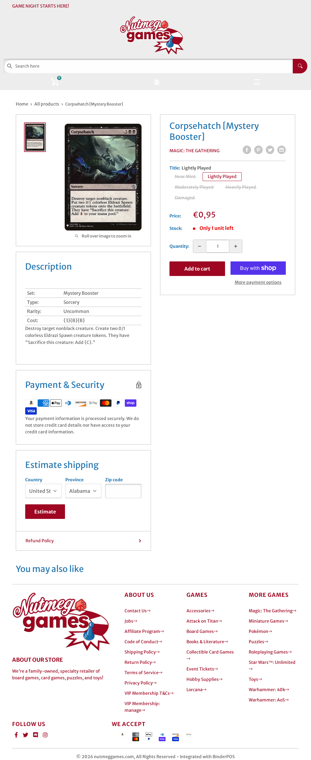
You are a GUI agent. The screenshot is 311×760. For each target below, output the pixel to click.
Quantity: (179, 246)
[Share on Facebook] (247, 150)
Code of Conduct (141, 641)
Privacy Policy (139, 683)
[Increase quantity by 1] (235, 246)
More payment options (258, 282)
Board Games (200, 631)
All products (46, 104)
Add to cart (197, 269)
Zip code (114, 480)
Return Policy (138, 662)
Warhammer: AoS (267, 700)
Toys (253, 679)
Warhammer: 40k (267, 689)
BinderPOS (224, 756)
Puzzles (256, 641)
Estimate (45, 512)
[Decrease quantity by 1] (199, 246)
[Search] (300, 66)
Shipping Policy (140, 652)
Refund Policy (40, 540)
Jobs (129, 621)
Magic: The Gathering (194, 150)
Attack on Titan (202, 621)
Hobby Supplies (202, 679)
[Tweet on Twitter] (270, 150)
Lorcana (194, 689)
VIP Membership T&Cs (147, 693)
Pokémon (258, 631)
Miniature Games (266, 621)
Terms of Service (142, 672)
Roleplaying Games (268, 652)
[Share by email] (281, 150)
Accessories (198, 611)
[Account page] (156, 82)
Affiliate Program (142, 631)
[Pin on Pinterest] (258, 150)
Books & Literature (205, 641)
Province (74, 480)
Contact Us (136, 611)
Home (22, 104)
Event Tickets (200, 669)
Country (33, 480)
